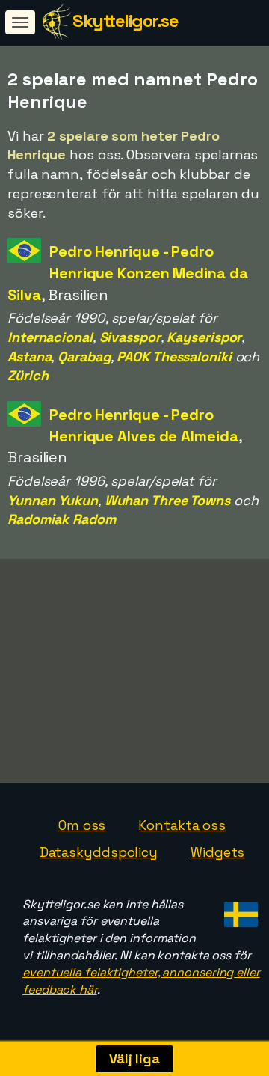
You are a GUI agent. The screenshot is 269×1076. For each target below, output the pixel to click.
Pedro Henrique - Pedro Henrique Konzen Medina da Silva (127, 273)
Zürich (27, 375)
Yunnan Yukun (52, 500)
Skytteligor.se (125, 20)
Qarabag (84, 356)
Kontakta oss (182, 825)
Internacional (50, 337)
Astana (29, 356)
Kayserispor (204, 337)
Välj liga (134, 1058)
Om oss (81, 825)
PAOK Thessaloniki (174, 356)
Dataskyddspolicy (99, 852)
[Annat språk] (239, 910)
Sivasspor (130, 337)
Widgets (217, 852)
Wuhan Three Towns (167, 500)
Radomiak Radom (61, 519)
